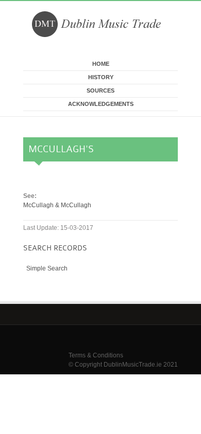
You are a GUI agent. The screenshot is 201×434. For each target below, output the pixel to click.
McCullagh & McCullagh (57, 205)
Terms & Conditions (96, 355)
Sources (100, 90)
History (100, 77)
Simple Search (47, 268)
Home (100, 64)
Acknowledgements (100, 104)
